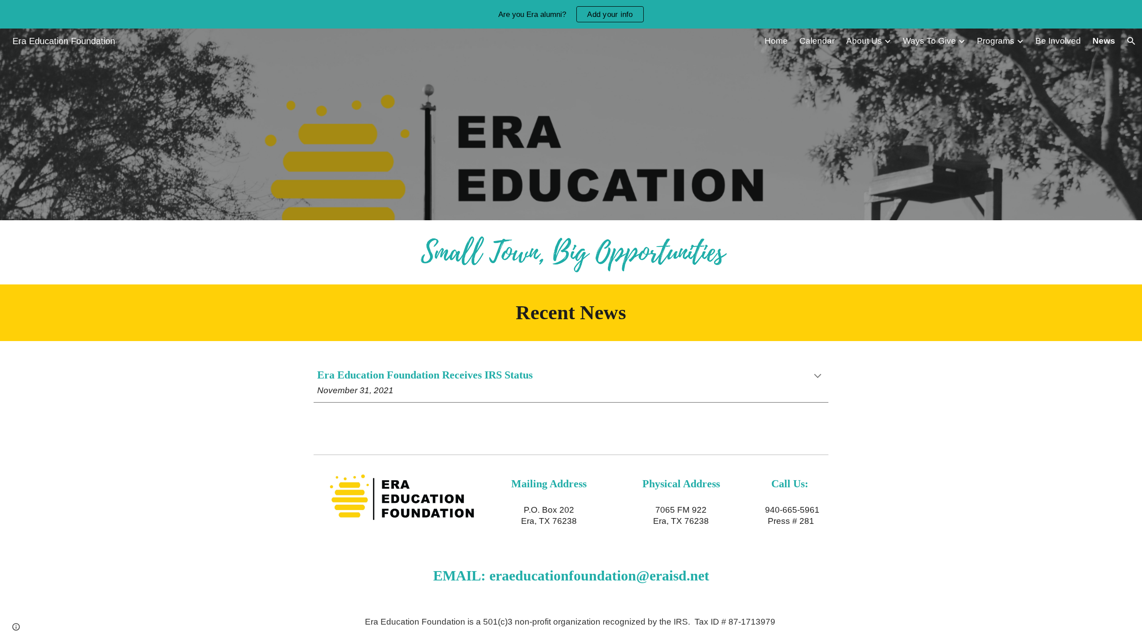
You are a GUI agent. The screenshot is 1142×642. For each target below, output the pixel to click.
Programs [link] (995, 40)
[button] (1131, 41)
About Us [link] (864, 40)
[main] (571, 312)
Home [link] (776, 40)
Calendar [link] (817, 40)
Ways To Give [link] (929, 40)
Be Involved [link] (1058, 40)
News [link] (1103, 40)
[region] (571, 14)
